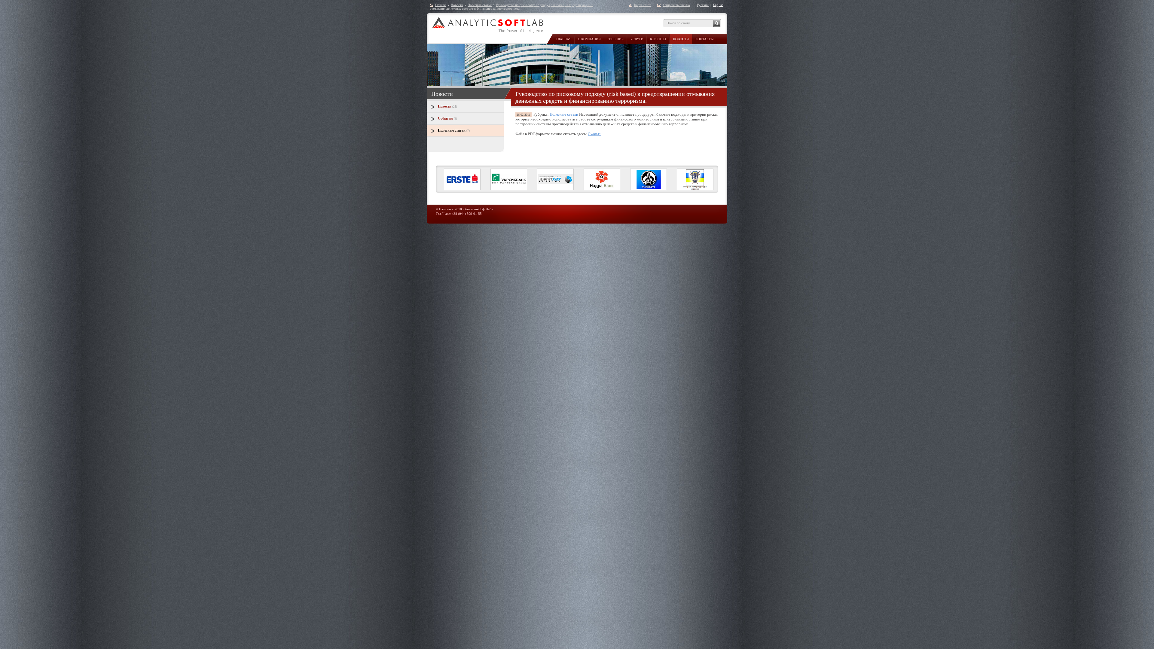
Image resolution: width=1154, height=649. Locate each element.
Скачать (594, 134)
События (447, 118)
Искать (717, 23)
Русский (703, 5)
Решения (615, 39)
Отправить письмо (676, 5)
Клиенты (658, 39)
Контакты (704, 39)
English (718, 5)
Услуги (636, 39)
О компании (589, 39)
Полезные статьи (480, 5)
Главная (563, 39)
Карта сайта (642, 5)
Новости (681, 39)
